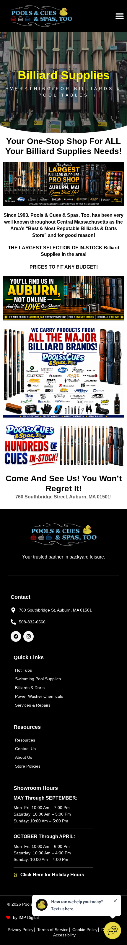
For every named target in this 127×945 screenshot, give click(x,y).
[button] (119, 16)
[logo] (41, 16)
